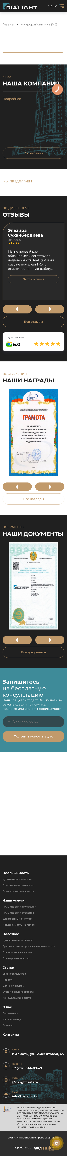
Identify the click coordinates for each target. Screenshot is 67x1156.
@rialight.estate (25, 1082)
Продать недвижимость (18, 885)
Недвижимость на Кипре (19, 924)
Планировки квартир (16, 958)
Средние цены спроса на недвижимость (29, 946)
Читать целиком (33, 279)
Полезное (11, 934)
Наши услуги (14, 900)
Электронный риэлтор (17, 918)
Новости (8, 979)
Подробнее (12, 99)
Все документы (33, 652)
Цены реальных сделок (18, 940)
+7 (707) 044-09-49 (27, 1068)
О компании (33, 153)
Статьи (8, 967)
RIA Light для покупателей (19, 906)
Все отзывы (33, 322)
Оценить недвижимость (18, 891)
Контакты (11, 1034)
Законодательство (14, 973)
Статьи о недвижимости (18, 991)
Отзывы (8, 1025)
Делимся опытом (13, 985)
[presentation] (17, 309)
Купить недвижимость (17, 879)
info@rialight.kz (25, 1096)
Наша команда (12, 1019)
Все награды (33, 499)
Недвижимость (16, 873)
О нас (7, 1007)
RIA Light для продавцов (18, 912)
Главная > (11, 24)
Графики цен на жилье (17, 952)
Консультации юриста (17, 997)
